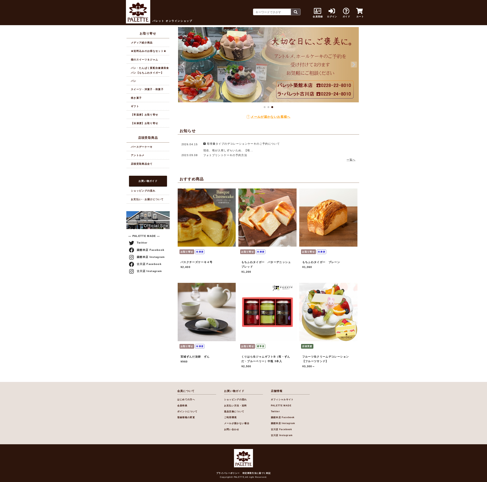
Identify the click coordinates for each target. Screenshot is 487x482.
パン (133, 80)
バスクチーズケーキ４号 (197, 262)
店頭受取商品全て (142, 163)
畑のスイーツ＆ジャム (144, 59)
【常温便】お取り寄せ (144, 114)
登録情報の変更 (186, 417)
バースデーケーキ (142, 146)
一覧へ (351, 159)
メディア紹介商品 (142, 42)
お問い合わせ (231, 429)
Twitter (142, 242)
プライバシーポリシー (228, 473)
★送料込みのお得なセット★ (148, 51)
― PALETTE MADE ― (144, 236)
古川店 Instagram (149, 271)
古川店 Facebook (149, 264)
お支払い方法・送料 (235, 405)
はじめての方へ (186, 399)
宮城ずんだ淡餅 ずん (195, 356)
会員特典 (182, 405)
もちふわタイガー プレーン (321, 262)
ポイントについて (187, 411)
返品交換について (234, 411)
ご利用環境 (230, 417)
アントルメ (138, 155)
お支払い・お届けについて (147, 199)
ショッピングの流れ (143, 190)
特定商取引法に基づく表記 (257, 473)
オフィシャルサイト (282, 399)
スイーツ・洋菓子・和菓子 (147, 89)
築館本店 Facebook (151, 250)
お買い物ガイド (148, 181)
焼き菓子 (136, 97)
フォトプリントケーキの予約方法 (225, 155)
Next (354, 65)
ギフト (135, 106)
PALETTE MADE (281, 405)
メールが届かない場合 (237, 423)
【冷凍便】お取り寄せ (144, 123)
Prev (183, 65)
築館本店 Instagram (151, 257)
